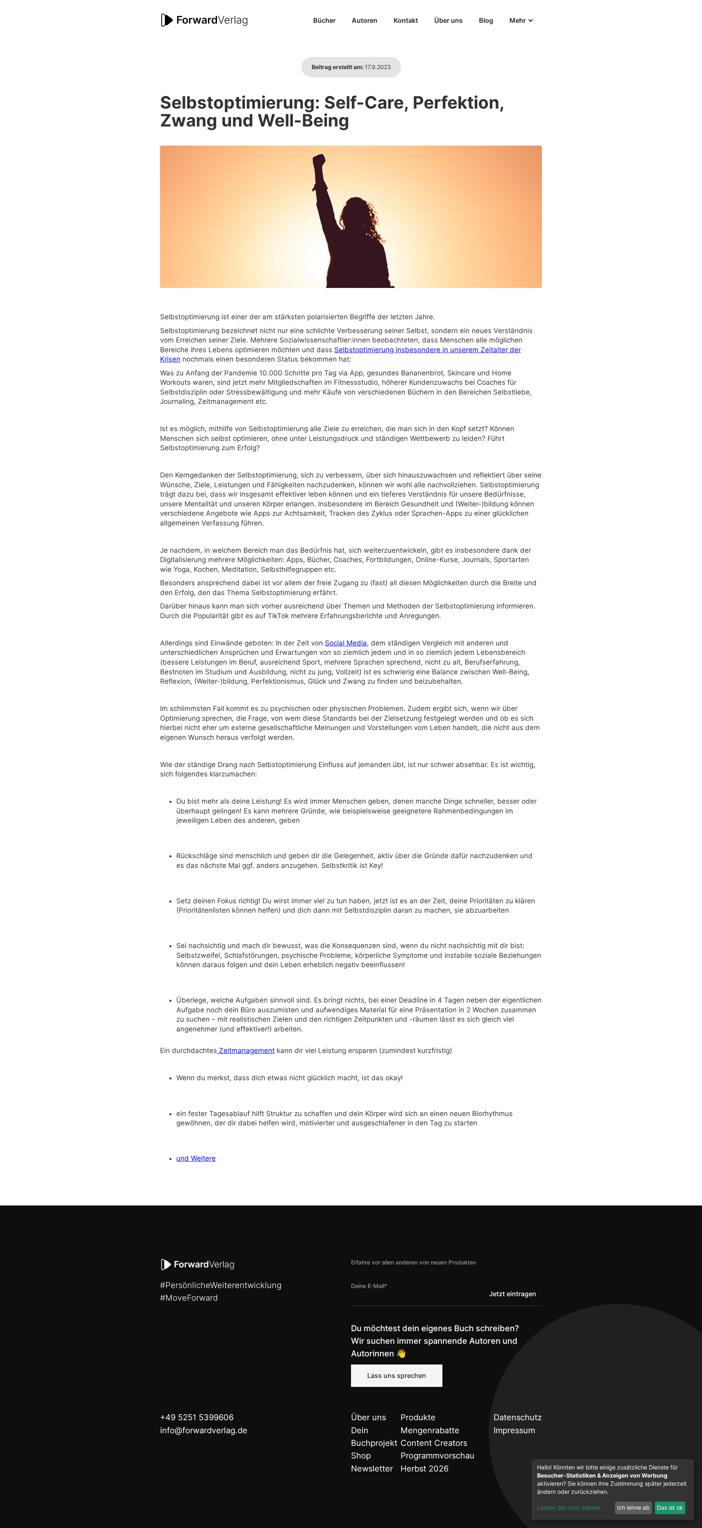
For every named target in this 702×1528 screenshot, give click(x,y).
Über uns (448, 20)
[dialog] (612, 1489)
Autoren (364, 20)
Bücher (324, 20)
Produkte (418, 1417)
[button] (521, 20)
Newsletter (372, 1469)
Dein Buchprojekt (374, 1437)
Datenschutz (518, 1417)
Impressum (514, 1430)
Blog (486, 20)
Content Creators (434, 1443)
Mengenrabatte (430, 1430)
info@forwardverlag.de (203, 1430)
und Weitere (196, 1158)
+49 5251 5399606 (197, 1417)
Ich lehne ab (633, 1507)
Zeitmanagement (246, 1050)
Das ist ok (670, 1507)
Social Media (346, 643)
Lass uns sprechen (396, 1375)
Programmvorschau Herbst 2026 (437, 1462)
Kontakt (406, 20)
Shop (361, 1455)
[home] (204, 20)
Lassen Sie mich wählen (568, 1507)
